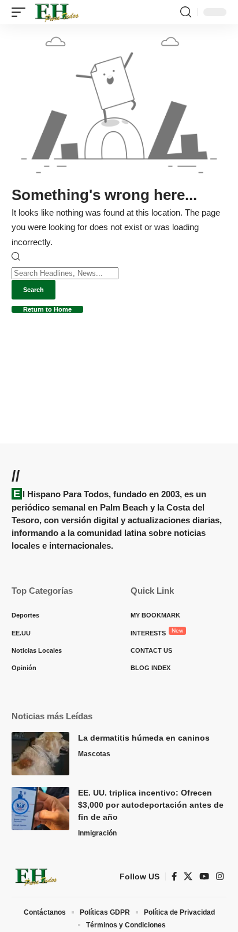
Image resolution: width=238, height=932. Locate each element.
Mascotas (94, 754)
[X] (188, 876)
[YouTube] (204, 876)
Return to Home (47, 309)
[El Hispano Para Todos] (56, 12)
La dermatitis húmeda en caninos (144, 737)
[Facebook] (174, 876)
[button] (21, 12)
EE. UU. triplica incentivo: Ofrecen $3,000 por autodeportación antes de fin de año (151, 805)
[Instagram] (219, 876)
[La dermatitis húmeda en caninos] (40, 753)
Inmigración (97, 833)
